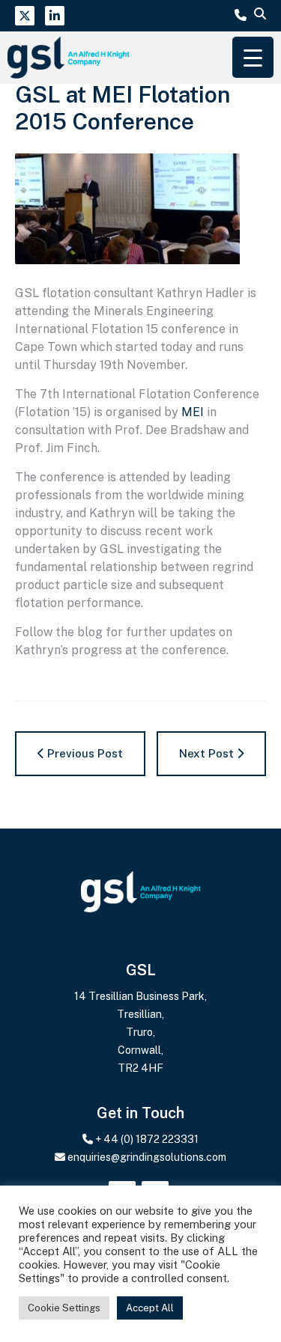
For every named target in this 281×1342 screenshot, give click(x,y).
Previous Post (83, 753)
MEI (192, 412)
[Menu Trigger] (253, 57)
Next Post (208, 753)
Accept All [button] (150, 1308)
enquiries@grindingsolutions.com (146, 1157)
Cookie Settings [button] (64, 1308)
